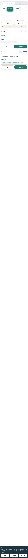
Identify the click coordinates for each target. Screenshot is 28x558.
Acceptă (23, 555)
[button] (14, 39)
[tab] (8, 3)
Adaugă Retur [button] (21, 3)
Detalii (7, 46)
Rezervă (21, 46)
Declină (14, 555)
